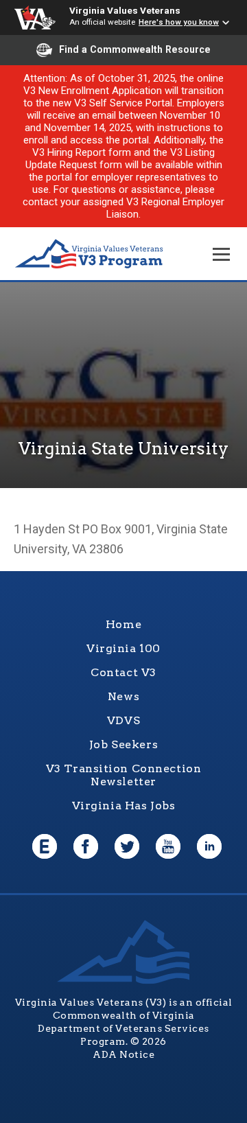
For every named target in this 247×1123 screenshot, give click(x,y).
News (123, 696)
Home (123, 624)
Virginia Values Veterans (124, 10)
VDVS (123, 720)
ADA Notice (123, 1054)
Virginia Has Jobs (124, 805)
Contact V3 (123, 672)
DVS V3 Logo (89, 254)
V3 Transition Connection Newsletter (124, 775)
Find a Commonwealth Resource (135, 49)
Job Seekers (123, 744)
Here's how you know (179, 22)
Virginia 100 (123, 648)
